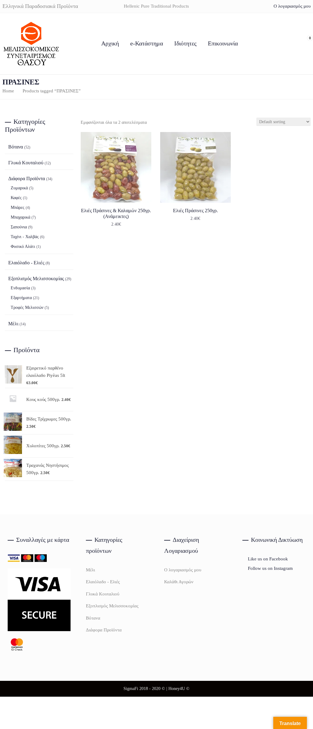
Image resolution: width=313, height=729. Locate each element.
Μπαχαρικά (20, 217)
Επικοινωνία (223, 43)
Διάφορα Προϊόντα (26, 178)
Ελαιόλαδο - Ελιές (26, 262)
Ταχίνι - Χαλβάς (25, 236)
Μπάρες (17, 207)
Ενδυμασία (20, 288)
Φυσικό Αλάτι (23, 246)
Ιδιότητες (185, 43)
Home (8, 90)
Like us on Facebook (267, 558)
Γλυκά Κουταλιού (25, 162)
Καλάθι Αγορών (178, 581)
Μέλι (13, 323)
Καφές (16, 197)
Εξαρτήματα (21, 297)
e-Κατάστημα (146, 43)
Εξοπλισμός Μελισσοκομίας (36, 278)
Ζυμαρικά (19, 188)
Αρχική (110, 43)
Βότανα (15, 146)
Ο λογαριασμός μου (292, 6)
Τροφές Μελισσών (27, 307)
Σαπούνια (19, 227)
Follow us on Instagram (270, 568)
